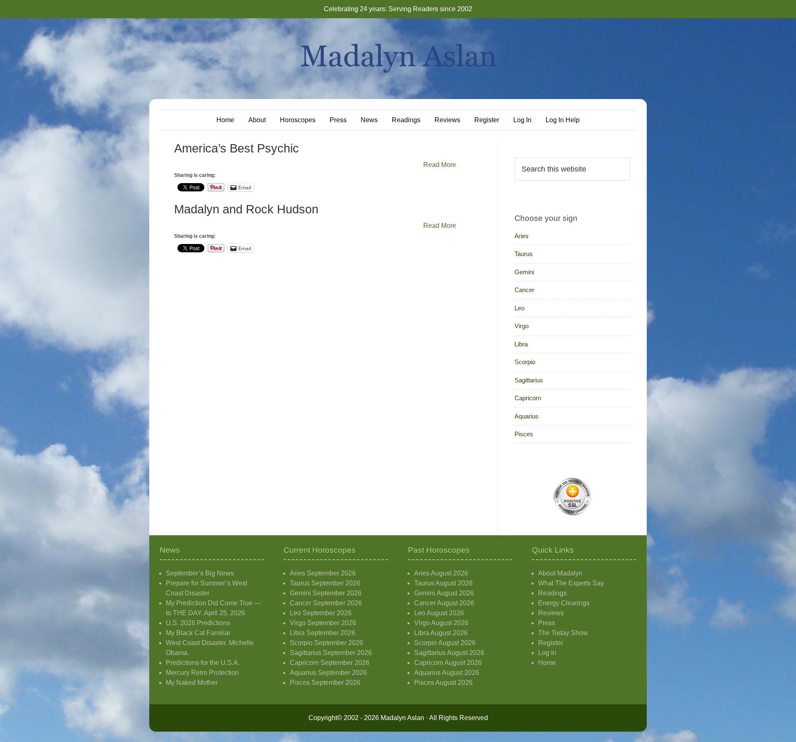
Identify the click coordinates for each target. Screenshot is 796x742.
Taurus (523, 253)
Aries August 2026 (441, 573)
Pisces (523, 433)
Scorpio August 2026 (445, 642)
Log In (547, 652)
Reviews (551, 612)
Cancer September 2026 (326, 603)
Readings (552, 593)
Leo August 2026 (439, 612)
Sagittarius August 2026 (449, 652)
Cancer (524, 289)
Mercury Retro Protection (202, 672)
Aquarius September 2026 (328, 672)
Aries (521, 235)
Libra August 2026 (441, 632)
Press (546, 622)
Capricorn (527, 397)
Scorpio (524, 361)
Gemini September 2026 (326, 593)
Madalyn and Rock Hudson (246, 209)
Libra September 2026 (322, 632)
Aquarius (526, 416)
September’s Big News (200, 573)
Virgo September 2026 (323, 622)
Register (550, 642)
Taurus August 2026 (443, 583)
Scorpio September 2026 (326, 642)
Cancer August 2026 (444, 603)
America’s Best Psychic (236, 148)
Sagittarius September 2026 (331, 652)
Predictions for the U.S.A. (203, 662)
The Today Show (563, 632)
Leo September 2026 (321, 612)
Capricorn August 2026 (448, 662)
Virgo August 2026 (441, 622)
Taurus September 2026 (325, 583)
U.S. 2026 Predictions (198, 622)
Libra (521, 344)
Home (547, 662)
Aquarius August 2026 (446, 672)
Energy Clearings (564, 603)
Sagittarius (528, 380)
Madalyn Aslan (398, 58)
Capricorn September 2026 (329, 662)
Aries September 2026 (323, 573)
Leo (519, 308)
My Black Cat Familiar (198, 632)
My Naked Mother (192, 682)
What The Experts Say (571, 583)
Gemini (524, 272)
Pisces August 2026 (443, 682)
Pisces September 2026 (325, 682)
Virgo (521, 325)
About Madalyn (560, 573)
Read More (439, 164)
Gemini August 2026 (444, 593)
